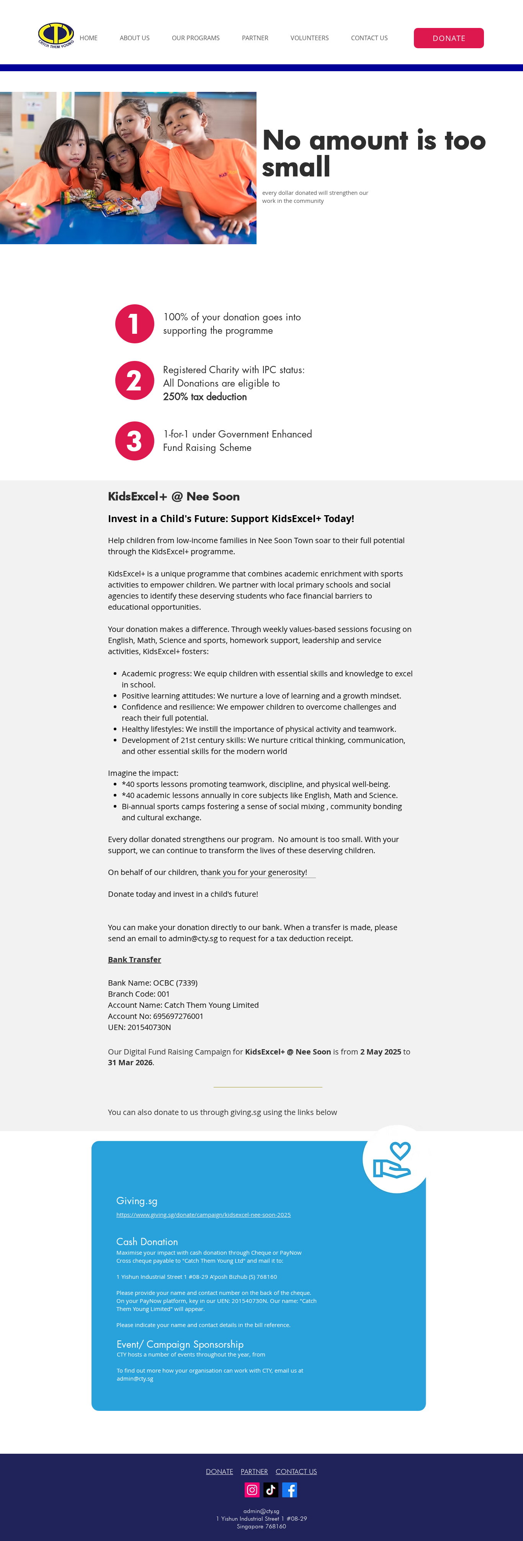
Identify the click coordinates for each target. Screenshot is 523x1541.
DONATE (219, 1472)
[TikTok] (270, 1489)
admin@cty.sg (193, 938)
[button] (140, 38)
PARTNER (254, 1472)
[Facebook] (289, 1489)
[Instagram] (252, 1489)
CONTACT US (296, 1472)
